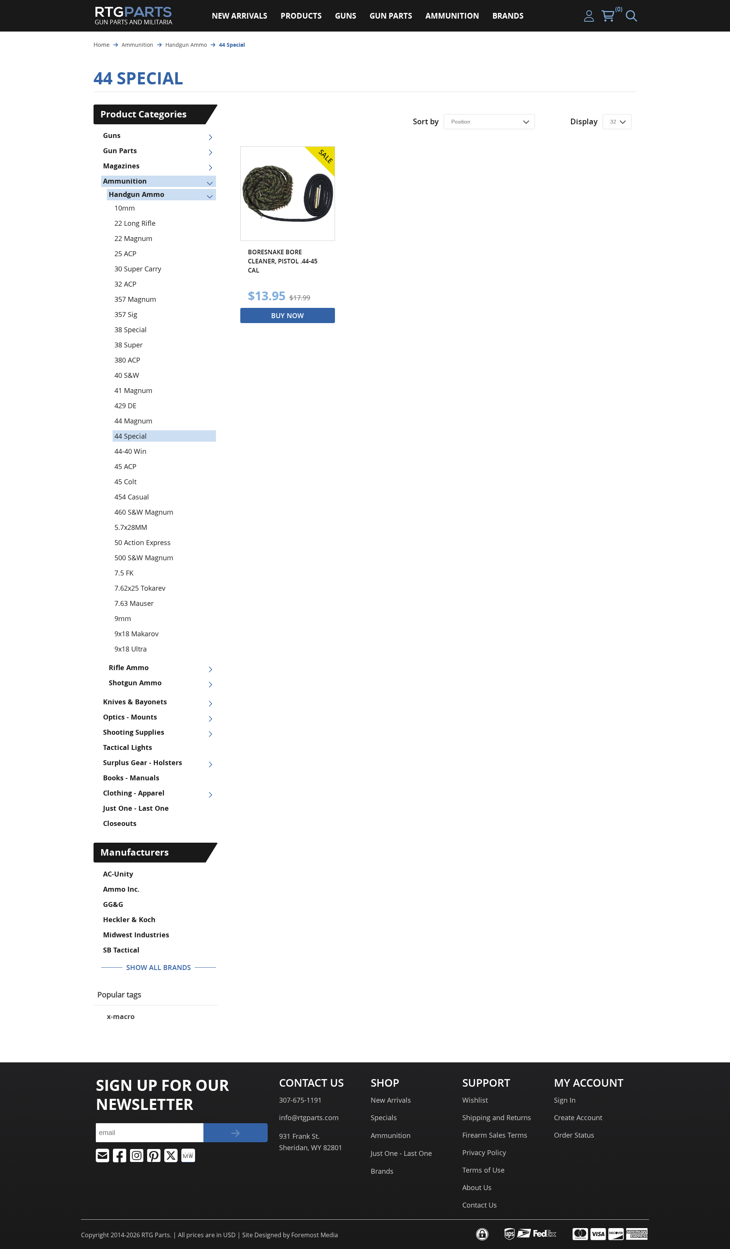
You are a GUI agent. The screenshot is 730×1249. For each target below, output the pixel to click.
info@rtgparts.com (309, 1117)
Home (102, 44)
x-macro (121, 1016)
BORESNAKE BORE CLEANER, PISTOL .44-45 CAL (282, 261)
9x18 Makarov (136, 633)
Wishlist (475, 1100)
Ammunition (125, 181)
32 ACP (125, 283)
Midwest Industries (136, 935)
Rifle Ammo (129, 667)
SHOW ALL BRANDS (158, 967)
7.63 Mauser (134, 603)
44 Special (130, 436)
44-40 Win (130, 451)
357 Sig (125, 314)
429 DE (125, 405)
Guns (112, 135)
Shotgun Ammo (135, 683)
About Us (477, 1187)
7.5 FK (123, 572)
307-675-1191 (300, 1100)
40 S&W (126, 375)
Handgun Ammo (136, 194)
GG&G (113, 904)
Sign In (565, 1100)
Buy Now (287, 315)
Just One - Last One (136, 808)
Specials (384, 1117)
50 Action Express (142, 542)
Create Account (578, 1117)
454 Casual (131, 496)
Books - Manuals (131, 778)
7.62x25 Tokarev (139, 588)
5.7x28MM (130, 527)
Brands (382, 1171)
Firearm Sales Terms (494, 1135)
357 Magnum (135, 299)
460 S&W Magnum (143, 512)
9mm (122, 618)
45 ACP (125, 466)
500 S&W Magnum (143, 557)
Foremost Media (314, 1235)
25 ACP (125, 253)
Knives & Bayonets (135, 702)
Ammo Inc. (121, 889)
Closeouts (119, 823)
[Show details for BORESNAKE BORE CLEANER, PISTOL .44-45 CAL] (288, 194)
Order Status (574, 1135)
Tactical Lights (127, 747)
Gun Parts (120, 150)
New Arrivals (391, 1100)
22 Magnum (133, 238)
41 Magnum (133, 390)
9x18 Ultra (130, 648)
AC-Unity (118, 874)
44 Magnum (133, 420)
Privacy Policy (484, 1152)
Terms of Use (483, 1170)
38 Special (130, 329)
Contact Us (479, 1204)
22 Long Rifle (135, 223)
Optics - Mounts (130, 717)
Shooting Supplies (133, 732)
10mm (124, 207)
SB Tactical (121, 950)
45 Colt (125, 481)
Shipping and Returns (496, 1117)
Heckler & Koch (129, 919)
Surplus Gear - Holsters (142, 762)
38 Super (128, 344)
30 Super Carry (137, 268)
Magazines (121, 166)
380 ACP (127, 360)
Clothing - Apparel (134, 793)
